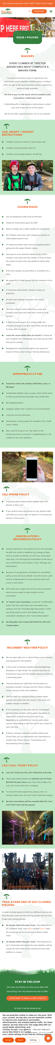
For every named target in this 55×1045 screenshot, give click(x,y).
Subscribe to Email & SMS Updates (27, 998)
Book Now (39, 11)
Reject (20, 1040)
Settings (33, 1040)
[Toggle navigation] (51, 11)
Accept (8, 1040)
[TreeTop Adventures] (6, 11)
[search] (29, 11)
